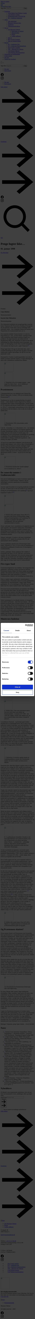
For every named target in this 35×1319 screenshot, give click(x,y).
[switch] (30, 667)
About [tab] (29, 630)
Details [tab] (17, 630)
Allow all (17, 687)
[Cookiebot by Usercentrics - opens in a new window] (25, 625)
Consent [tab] (6, 630)
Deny (17, 692)
